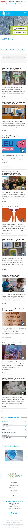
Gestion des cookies (20, 524)
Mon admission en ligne (21, 32)
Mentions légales (16, 523)
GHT (14, 495)
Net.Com (17, 528)
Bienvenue (14, 483)
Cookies (20, 526)
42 (5, 411)
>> (7, 411)
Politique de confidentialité (9, 524)
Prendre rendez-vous (21, 29)
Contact (8, 526)
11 (4, 411)
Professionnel (14, 493)
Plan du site (9, 523)
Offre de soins (14, 485)
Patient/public (14, 490)
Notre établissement (14, 488)
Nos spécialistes (14, 526)
